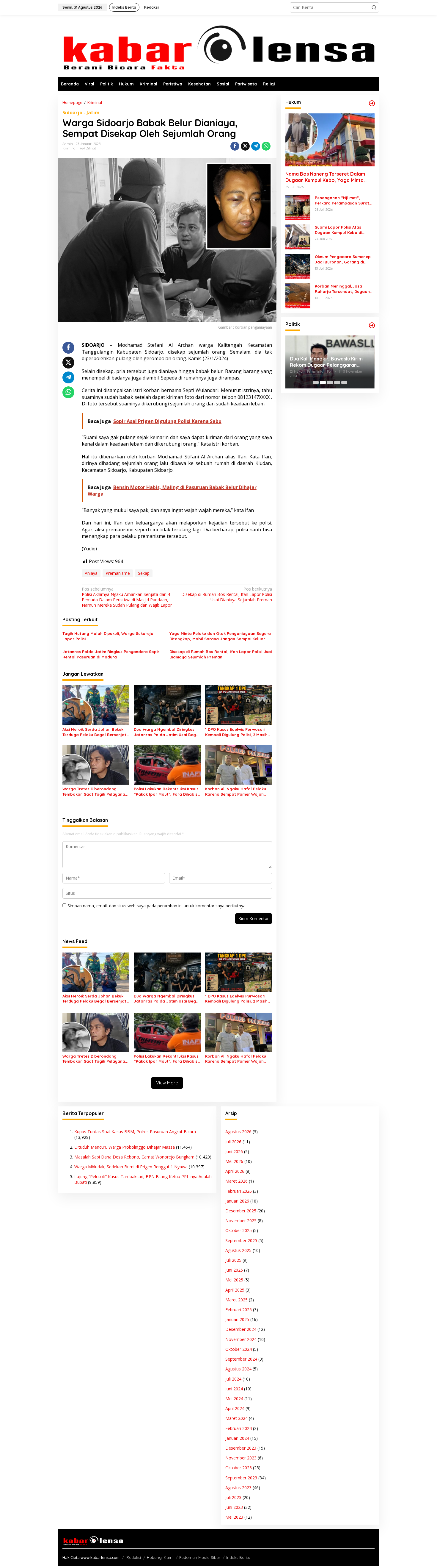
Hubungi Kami (160, 1557)
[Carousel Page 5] (344, 382)
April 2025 (234, 1290)
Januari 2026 (237, 1201)
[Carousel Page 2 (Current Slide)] (323, 382)
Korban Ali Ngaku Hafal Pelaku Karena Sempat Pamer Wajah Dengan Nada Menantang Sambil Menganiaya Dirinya (238, 791)
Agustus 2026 (238, 1131)
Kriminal (69, 148)
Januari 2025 (237, 1319)
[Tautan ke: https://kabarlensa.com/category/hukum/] (371, 103)
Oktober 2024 (238, 1349)
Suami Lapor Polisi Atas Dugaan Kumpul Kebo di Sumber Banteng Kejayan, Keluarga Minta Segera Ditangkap (341, 230)
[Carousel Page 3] (330, 382)
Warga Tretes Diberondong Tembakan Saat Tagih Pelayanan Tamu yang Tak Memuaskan (95, 791)
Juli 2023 (233, 1497)
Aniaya (91, 573)
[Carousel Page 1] (316, 382)
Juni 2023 (234, 1507)
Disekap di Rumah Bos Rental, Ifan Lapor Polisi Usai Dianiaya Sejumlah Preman (226, 594)
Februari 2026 (238, 1191)
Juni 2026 (234, 1151)
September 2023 (241, 1478)
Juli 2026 (233, 1142)
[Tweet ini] (245, 146)
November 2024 (241, 1339)
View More (167, 1083)
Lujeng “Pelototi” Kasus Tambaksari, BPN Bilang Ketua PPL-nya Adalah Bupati (143, 1179)
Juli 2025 (233, 1260)
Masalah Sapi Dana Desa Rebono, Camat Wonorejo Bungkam (134, 1157)
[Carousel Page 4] (337, 382)
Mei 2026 (234, 1161)
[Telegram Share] (255, 146)
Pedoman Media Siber (199, 1557)
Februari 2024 (238, 1428)
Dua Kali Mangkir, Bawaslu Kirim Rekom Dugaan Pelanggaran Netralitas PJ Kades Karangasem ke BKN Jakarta (328, 362)
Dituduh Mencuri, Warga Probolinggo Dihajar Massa (124, 1147)
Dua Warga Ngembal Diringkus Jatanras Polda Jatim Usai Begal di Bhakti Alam (167, 732)
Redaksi (133, 1557)
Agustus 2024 (238, 1369)
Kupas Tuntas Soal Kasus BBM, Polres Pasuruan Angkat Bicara (135, 1131)
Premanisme (118, 573)
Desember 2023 (240, 1448)
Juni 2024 (234, 1389)
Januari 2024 (237, 1438)
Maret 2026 (236, 1181)
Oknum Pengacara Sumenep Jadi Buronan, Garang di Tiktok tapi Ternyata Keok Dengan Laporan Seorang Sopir (343, 259)
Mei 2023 (234, 1517)
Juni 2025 (234, 1270)
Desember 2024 (240, 1329)
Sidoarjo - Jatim (81, 112)
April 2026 (234, 1171)
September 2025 (241, 1240)
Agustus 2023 (238, 1487)
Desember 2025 (240, 1211)
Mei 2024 (234, 1398)
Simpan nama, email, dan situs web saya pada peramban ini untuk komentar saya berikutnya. (156, 905)
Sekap (144, 573)
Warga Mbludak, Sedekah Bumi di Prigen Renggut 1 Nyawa (131, 1167)
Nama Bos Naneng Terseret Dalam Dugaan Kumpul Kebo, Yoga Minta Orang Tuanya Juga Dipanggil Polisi (326, 177)
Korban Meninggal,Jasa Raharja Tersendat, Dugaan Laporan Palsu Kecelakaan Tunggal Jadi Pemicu (342, 289)
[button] (374, 7)
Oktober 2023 (238, 1467)
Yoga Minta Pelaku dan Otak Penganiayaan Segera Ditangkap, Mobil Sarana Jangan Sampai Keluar (220, 636)
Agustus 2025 (238, 1250)
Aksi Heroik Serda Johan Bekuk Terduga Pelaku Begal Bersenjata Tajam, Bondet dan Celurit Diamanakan (95, 732)
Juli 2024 (233, 1379)
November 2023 (241, 1458)
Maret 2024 (236, 1418)
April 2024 (234, 1408)
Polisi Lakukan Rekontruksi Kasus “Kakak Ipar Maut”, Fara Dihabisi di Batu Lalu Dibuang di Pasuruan (167, 791)
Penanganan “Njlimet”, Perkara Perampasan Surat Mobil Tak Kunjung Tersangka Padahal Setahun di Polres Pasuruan (343, 200)
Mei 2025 (234, 1280)
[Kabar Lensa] (218, 46)
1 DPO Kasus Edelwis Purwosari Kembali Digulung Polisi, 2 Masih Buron (236, 732)
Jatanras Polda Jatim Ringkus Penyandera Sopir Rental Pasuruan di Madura (110, 654)
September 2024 (241, 1359)
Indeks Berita (238, 1557)
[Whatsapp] (266, 146)
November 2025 (241, 1220)
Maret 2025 (236, 1300)
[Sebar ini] (234, 146)
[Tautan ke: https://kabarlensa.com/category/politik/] (371, 325)
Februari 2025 (238, 1309)
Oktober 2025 (238, 1230)
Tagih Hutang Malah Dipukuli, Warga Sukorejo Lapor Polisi (107, 636)
